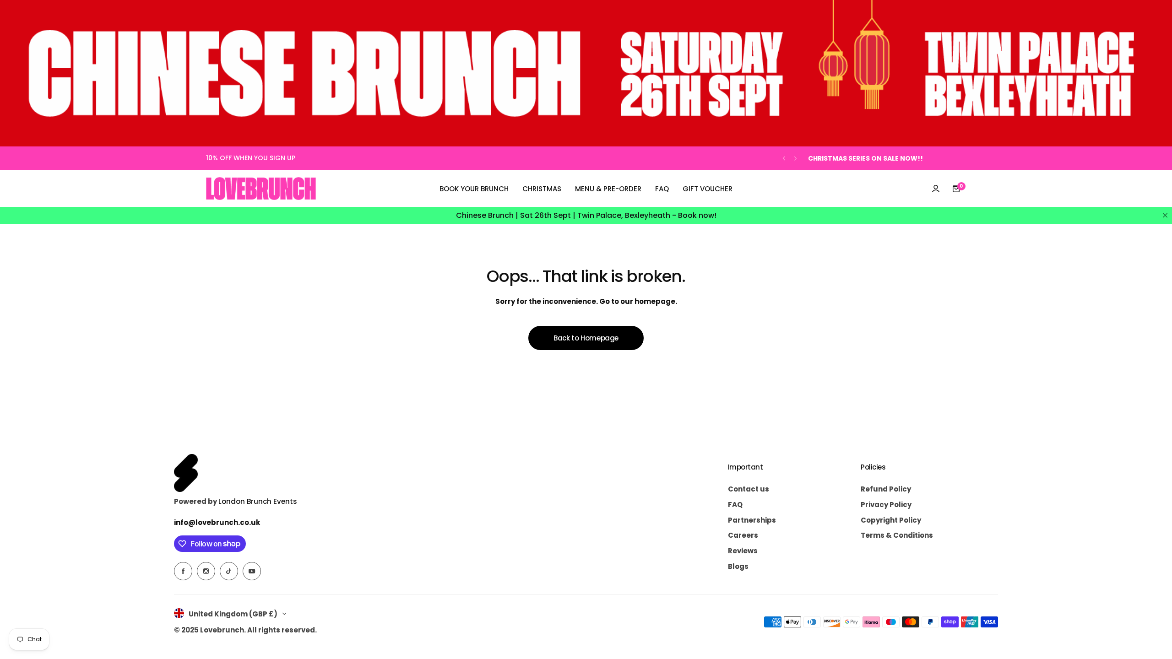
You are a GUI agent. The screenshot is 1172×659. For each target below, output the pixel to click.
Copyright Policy (891, 520)
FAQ (735, 504)
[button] (784, 158)
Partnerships (752, 520)
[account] (936, 188)
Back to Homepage (586, 338)
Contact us (748, 489)
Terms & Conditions (897, 535)
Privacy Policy (886, 504)
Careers (743, 535)
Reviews (743, 551)
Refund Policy (886, 489)
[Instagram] (206, 571)
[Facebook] (183, 571)
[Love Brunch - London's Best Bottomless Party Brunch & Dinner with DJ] (261, 188)
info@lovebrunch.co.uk (217, 522)
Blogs (738, 566)
